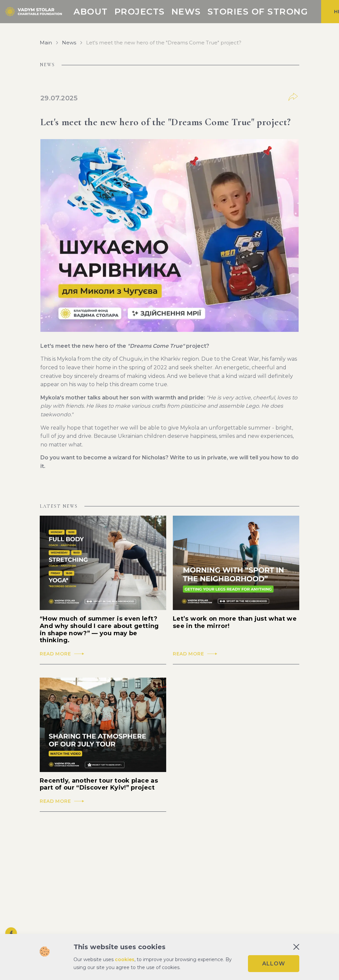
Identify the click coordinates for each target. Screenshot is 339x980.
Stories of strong (258, 11)
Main (46, 43)
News (186, 11)
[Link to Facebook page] (11, 933)
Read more (55, 654)
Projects (140, 11)
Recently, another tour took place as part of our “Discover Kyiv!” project (99, 784)
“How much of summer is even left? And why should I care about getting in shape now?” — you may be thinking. (99, 629)
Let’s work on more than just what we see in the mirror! (235, 622)
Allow (273, 963)
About (90, 11)
